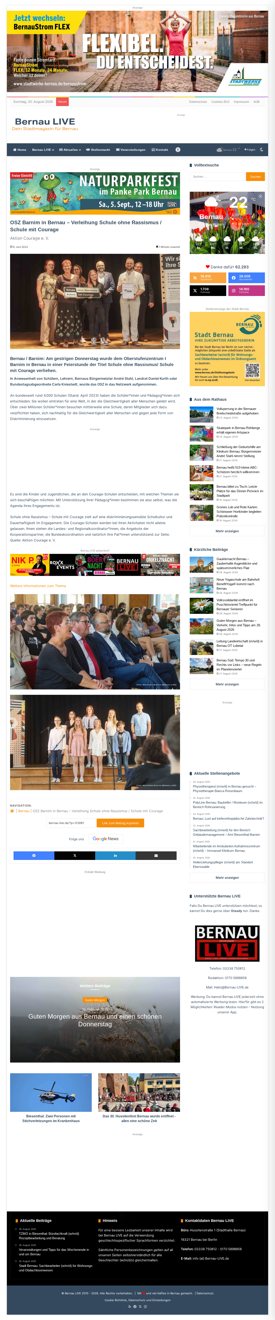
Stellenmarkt (100, 149)
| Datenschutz (204, 1293)
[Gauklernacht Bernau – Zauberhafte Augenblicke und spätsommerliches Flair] (201, 565)
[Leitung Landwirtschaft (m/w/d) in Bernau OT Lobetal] (201, 647)
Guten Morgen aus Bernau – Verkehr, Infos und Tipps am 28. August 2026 (239, 625)
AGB (257, 101)
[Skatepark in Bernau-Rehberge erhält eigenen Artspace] (201, 434)
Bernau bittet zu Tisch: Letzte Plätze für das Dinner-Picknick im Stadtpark (240, 491)
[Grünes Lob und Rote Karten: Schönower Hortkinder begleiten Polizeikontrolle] (201, 513)
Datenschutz (198, 101)
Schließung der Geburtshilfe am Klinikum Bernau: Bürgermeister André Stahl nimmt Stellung (239, 451)
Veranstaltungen (133, 149)
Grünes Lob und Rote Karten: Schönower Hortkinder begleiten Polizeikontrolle (239, 511)
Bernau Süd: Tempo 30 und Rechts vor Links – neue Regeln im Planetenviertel (239, 664)
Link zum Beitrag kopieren (120, 823)
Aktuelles (70, 149)
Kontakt (161, 149)
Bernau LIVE (41, 149)
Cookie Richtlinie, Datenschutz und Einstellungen (138, 1300)
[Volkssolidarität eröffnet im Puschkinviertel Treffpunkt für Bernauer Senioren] (201, 606)
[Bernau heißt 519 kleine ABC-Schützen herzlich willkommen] (201, 473)
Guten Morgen (95, 1000)
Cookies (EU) (220, 101)
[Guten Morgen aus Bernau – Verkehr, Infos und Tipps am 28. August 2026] (201, 626)
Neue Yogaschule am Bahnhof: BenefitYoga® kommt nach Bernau (238, 584)
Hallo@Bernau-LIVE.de (231, 987)
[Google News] (105, 839)
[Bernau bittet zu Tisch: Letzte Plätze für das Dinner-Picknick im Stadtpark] (201, 492)
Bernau (23, 811)
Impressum (241, 101)
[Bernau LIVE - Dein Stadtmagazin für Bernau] (44, 124)
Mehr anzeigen (227, 531)
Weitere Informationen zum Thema (38, 586)
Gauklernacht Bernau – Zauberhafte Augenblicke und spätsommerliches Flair (237, 563)
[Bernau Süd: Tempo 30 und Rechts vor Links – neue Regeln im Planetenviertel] (201, 666)
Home (21, 149)
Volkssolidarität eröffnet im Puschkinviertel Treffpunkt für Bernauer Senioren (237, 604)
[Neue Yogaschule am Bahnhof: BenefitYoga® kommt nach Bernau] (201, 585)
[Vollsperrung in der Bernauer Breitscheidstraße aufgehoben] (201, 415)
